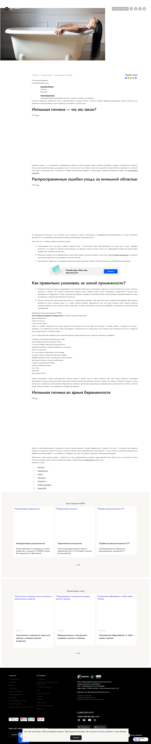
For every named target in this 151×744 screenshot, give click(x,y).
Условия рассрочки (43, 693)
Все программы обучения (17, 701)
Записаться (111, 271)
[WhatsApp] (131, 78)
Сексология (42, 478)
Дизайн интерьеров (44, 485)
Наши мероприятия (15, 694)
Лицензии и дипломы (44, 687)
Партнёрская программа (45, 705)
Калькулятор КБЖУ (15, 704)
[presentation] (73, 565)
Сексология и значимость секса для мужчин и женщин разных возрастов (33, 638)
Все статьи (41, 467)
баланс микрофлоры (121, 255)
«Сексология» (89, 460)
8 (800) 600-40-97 (85, 712)
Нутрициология (43, 471)
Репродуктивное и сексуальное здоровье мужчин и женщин (72, 637)
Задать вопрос (42, 702)
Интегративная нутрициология (30, 543)
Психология (42, 481)
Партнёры (40, 709)
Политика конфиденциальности (86, 697)
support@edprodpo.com (88, 716)
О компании (41, 679)
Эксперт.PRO (42, 488)
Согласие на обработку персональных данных (90, 699)
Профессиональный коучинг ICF (114, 543)
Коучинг (40, 474)
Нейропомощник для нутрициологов (21, 707)
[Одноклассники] (128, 78)
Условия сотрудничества (84, 695)
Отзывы (39, 696)
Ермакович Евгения (47, 87)
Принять (76, 737)
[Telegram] (133, 78)
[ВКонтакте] (126, 78)
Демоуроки (12, 697)
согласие (101, 731)
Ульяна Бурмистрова (48, 96)
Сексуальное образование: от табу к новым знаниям (116, 637)
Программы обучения (120, 9)
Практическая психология (69, 543)
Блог (38, 690)
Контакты (40, 699)
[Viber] (136, 78)
